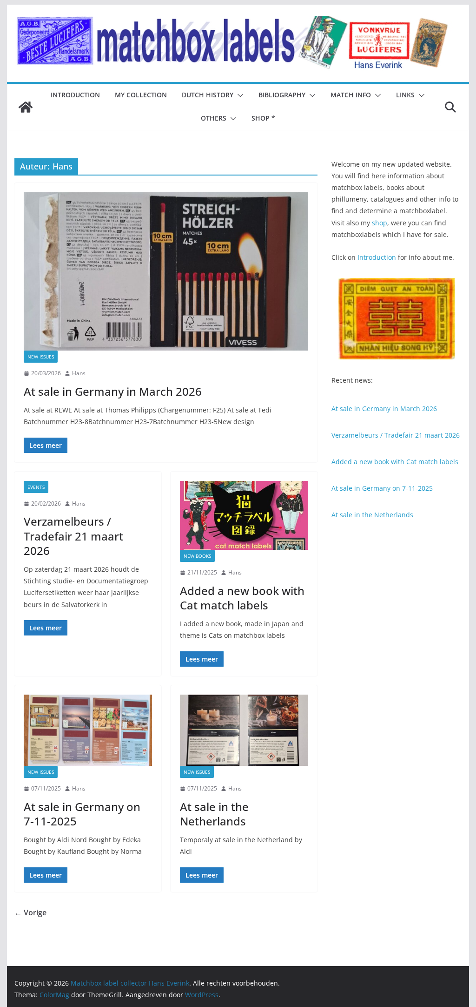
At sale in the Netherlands (214, 814)
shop (379, 222)
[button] (238, 95)
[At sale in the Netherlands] (244, 730)
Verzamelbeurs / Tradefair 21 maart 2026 (73, 536)
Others (213, 118)
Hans (79, 373)
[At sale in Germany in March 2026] (166, 271)
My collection (141, 94)
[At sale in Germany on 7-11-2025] (88, 730)
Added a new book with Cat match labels (242, 598)
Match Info (351, 94)
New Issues (40, 356)
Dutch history (207, 94)
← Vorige (30, 912)
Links (405, 94)
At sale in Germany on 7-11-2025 (82, 814)
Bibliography (281, 94)
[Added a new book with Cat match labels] (244, 515)
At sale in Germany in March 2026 (113, 391)
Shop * (263, 118)
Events (36, 487)
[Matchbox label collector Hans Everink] (25, 107)
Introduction (75, 94)
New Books (197, 556)
